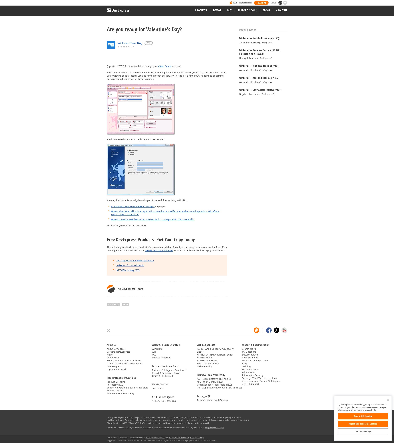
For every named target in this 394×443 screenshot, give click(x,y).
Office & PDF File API (162, 375)
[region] (363, 418)
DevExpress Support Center (159, 250)
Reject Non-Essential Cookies (363, 424)
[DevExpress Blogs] (256, 330)
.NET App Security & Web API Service (135, 260)
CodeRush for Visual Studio (130, 265)
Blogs (266, 10)
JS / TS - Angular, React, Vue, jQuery (215, 348)
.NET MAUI (157, 388)
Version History (250, 369)
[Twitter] (276, 330)
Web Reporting (205, 366)
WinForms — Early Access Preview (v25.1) (260, 89)
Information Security (252, 375)
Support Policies (115, 390)
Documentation (250, 354)
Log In (273, 2)
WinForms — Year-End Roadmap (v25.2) (259, 77)
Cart (235, 2)
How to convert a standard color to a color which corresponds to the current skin (152, 219)
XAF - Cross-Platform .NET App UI (214, 378)
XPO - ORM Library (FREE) (210, 381)
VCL (154, 354)
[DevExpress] (116, 3)
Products (201, 10)
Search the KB (249, 348)
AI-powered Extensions (164, 400)
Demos (217, 10)
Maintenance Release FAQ (120, 393)
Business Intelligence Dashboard (169, 370)
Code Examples (250, 357)
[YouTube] (284, 330)
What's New (248, 372)
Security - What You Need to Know (259, 378)
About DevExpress (116, 348)
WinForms (157, 348)
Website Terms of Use (155, 437)
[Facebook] (269, 330)
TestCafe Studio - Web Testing (212, 400)
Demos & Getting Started (255, 360)
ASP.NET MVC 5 (204, 357)
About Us (281, 10)
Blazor (200, 351)
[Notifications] (285, 3)
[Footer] (108, 330)
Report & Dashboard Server (166, 373)
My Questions (249, 351)
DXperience (113, 304)
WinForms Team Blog (130, 43)
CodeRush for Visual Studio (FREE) (214, 384)
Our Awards (113, 357)
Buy (229, 10)
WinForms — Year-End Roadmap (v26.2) (259, 38)
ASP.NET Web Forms (207, 360)
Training (246, 366)
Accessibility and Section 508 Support (261, 381)
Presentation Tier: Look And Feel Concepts (133, 206)
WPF (154, 351)
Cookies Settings (363, 432)
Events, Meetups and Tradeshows (124, 360)
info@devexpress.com (214, 427)
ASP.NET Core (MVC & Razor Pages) (215, 354)
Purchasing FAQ (115, 384)
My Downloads (245, 2)
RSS (148, 43)
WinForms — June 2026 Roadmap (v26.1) (259, 65)
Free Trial (261, 2)
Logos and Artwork (116, 369)
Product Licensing (116, 381)
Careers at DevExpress (118, 351)
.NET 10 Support (250, 383)
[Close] (388, 400)
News (110, 354)
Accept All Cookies (363, 416)
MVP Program (114, 366)
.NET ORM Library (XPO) (128, 270)
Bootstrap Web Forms (208, 363)
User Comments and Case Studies (124, 363)
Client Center (165, 66)
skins (125, 304)
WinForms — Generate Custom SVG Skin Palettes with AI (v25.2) (259, 52)
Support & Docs (247, 10)
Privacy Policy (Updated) (179, 437)
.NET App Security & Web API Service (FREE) (219, 387)
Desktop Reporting (161, 357)
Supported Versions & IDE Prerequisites (127, 387)
